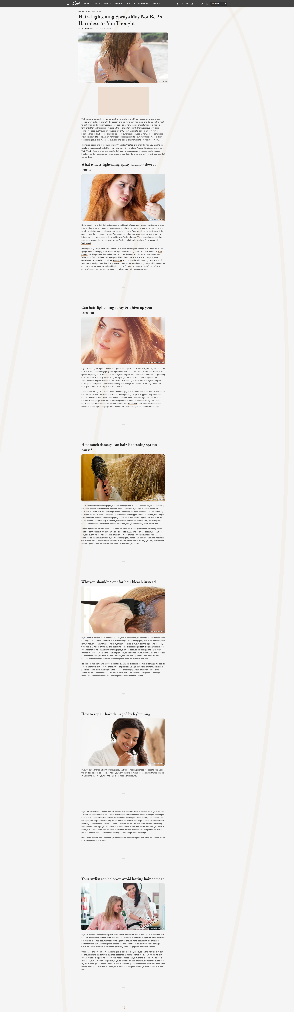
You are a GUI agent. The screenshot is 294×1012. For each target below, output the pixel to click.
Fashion (118, 3)
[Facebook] (177, 4)
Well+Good (86, 151)
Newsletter (220, 4)
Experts (96, 3)
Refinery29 (132, 403)
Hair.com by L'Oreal (134, 675)
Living (128, 3)
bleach (141, 646)
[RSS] (206, 4)
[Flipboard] (187, 4)
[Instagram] (192, 4)
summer (105, 119)
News (86, 3)
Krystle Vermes (87, 29)
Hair (88, 12)
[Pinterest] (182, 4)
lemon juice (117, 260)
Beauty (107, 3)
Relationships (141, 3)
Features (156, 3)
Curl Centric (144, 652)
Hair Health (96, 12)
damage (140, 769)
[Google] (202, 4)
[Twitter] (197, 4)
